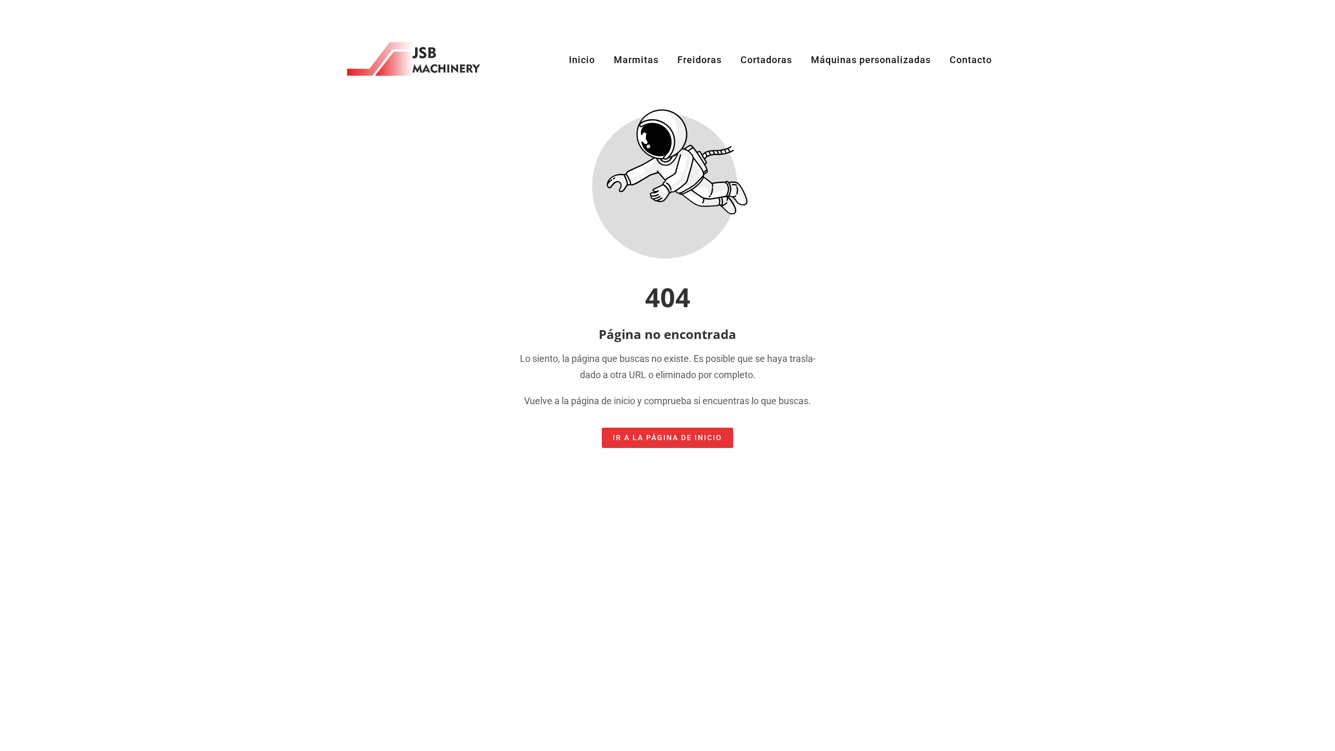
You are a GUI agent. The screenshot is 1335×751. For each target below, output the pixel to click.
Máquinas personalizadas (871, 59)
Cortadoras (766, 59)
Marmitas (636, 59)
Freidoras (699, 59)
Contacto (971, 59)
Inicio (582, 59)
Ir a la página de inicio (667, 437)
